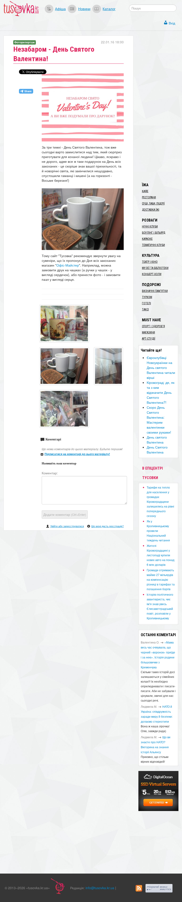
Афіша (60, 8)
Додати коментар (64, 514)
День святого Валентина (157, 439)
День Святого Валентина (157, 449)
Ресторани (149, 197)
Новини (84, 8)
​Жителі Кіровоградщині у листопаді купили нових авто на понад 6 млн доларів (160, 555)
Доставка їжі (150, 209)
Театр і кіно (150, 261)
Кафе (145, 191)
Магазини (148, 332)
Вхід (172, 23)
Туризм (147, 297)
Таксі (145, 309)
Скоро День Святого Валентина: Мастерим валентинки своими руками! (159, 420)
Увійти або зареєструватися (67, 526)
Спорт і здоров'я (153, 326)
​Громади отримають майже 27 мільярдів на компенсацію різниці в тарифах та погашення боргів (161, 579)
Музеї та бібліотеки (155, 268)
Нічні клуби (150, 226)
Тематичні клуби (153, 245)
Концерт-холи (151, 274)
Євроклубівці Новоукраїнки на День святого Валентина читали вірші (161, 367)
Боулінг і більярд (153, 232)
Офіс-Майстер (67, 265)
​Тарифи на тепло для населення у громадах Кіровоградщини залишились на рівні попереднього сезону (160, 501)
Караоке (147, 238)
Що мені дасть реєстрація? (107, 526)
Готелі (146, 303)
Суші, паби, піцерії (153, 203)
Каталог (109, 8)
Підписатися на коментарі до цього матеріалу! (77, 454)
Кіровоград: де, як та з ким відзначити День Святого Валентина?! (160, 392)
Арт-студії (148, 338)
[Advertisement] (160, 107)
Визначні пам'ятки (155, 291)
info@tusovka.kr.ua (100, 887)
